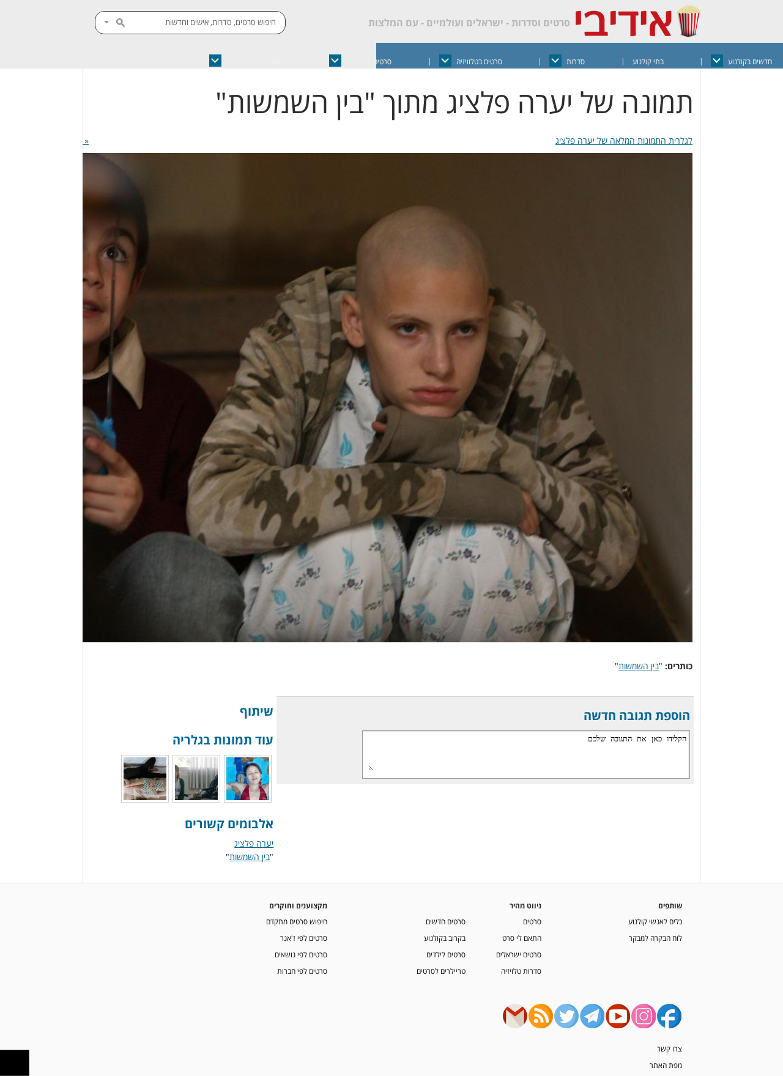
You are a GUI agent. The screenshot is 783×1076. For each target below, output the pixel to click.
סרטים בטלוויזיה (479, 61)
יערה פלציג (253, 843)
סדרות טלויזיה (521, 971)
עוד (92, 61)
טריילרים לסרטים (441, 971)
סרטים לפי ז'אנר (303, 938)
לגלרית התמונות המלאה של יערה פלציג (623, 140)
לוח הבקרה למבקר (655, 938)
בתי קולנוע (648, 61)
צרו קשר (669, 1048)
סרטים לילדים (446, 954)
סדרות (575, 61)
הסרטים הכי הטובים (254, 61)
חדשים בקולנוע (750, 61)
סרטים (532, 921)
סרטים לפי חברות (302, 971)
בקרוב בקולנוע (445, 938)
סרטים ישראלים (369, 61)
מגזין (154, 61)
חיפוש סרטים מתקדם (296, 921)
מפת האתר (666, 1065)
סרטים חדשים (446, 921)
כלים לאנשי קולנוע (655, 921)
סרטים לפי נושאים (301, 954)
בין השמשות (638, 666)
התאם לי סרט (521, 938)
